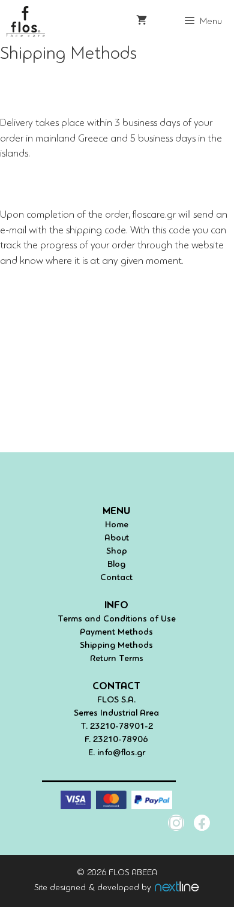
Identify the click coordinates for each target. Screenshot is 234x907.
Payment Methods (116, 632)
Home (116, 525)
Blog (116, 564)
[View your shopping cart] (141, 21)
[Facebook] (202, 823)
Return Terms (116, 658)
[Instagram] (176, 823)
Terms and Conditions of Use (117, 619)
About (116, 538)
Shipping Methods (116, 645)
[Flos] (25, 21)
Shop (116, 551)
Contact (116, 577)
